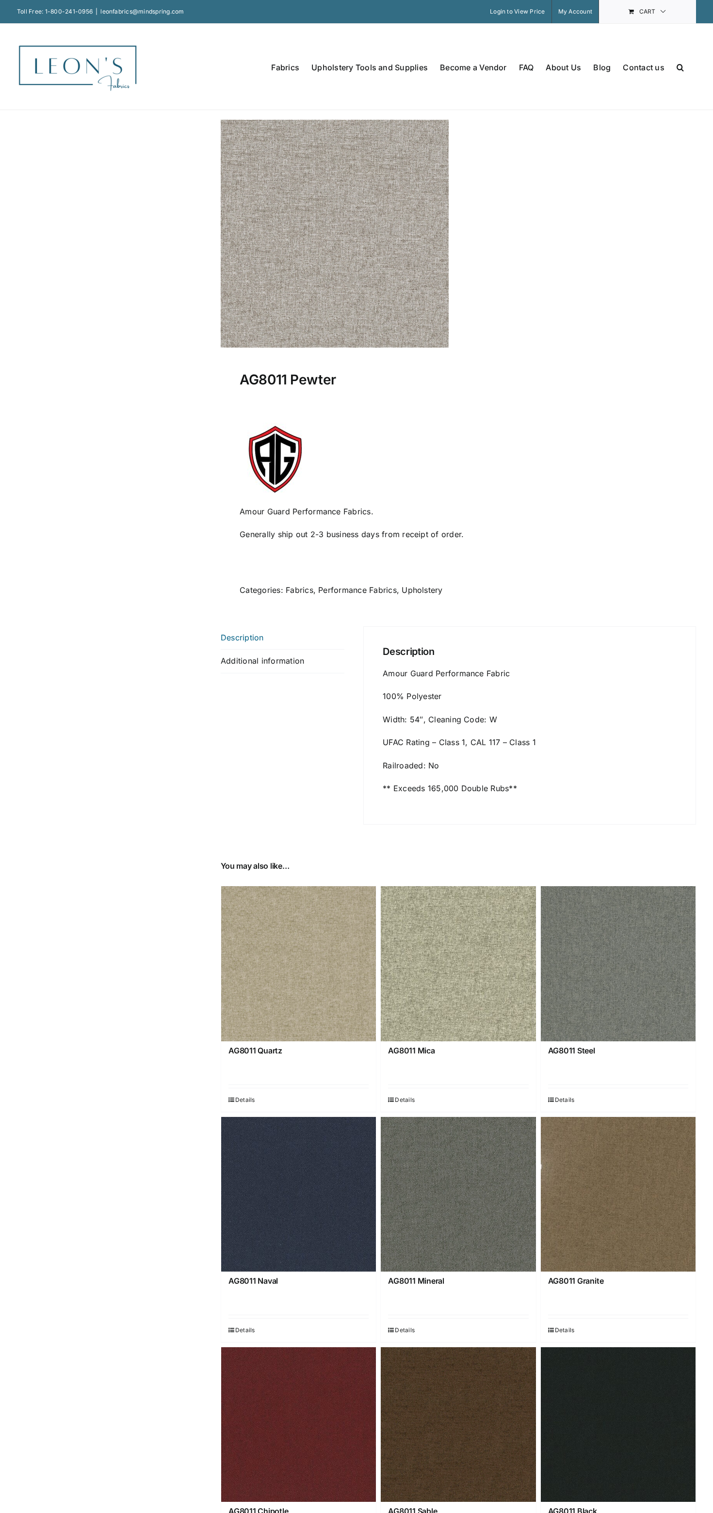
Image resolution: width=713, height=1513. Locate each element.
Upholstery (422, 590)
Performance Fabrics (357, 590)
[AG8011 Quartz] (298, 963)
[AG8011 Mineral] (458, 1194)
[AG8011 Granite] (618, 1194)
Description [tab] (242, 637)
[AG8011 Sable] (458, 1424)
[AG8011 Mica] (458, 963)
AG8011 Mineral (416, 1281)
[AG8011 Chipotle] (298, 1424)
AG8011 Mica (411, 1050)
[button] (680, 67)
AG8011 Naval (253, 1281)
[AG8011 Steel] (618, 963)
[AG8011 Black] (618, 1424)
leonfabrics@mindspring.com (142, 11)
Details (245, 1099)
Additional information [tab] (262, 661)
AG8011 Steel (571, 1050)
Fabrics (299, 590)
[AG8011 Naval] (298, 1194)
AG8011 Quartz (255, 1050)
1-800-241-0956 (69, 11)
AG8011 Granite (576, 1281)
